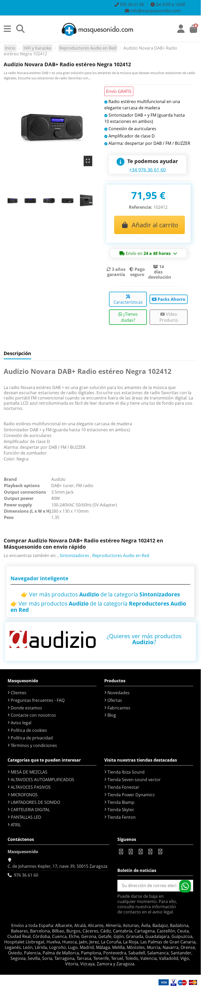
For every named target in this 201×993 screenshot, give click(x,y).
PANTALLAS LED (26, 817)
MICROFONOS (24, 795)
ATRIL (16, 825)
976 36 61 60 (26, 875)
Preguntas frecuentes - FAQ (38, 700)
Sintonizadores (74, 555)
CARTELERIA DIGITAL (30, 809)
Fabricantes (118, 708)
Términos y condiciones (34, 745)
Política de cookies (29, 730)
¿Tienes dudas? (129, 317)
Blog (111, 715)
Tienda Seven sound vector (134, 779)
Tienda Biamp (120, 802)
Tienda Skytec (120, 809)
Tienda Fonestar (123, 787)
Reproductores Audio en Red (120, 555)
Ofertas (114, 700)
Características (128, 302)
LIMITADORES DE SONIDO (35, 802)
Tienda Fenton (121, 817)
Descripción (17, 353)
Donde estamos (26, 708)
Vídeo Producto (168, 317)
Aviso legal (21, 723)
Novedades (118, 693)
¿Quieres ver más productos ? (144, 639)
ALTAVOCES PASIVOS (31, 787)
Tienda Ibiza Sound (126, 772)
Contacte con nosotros (33, 715)
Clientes (18, 693)
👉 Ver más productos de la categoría (100, 594)
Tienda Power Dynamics (131, 795)
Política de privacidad (32, 738)
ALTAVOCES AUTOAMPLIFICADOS (42, 779)
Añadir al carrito (155, 224)
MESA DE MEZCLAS (29, 772)
